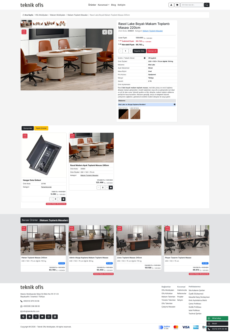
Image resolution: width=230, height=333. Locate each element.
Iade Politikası (194, 310)
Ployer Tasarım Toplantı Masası (178, 258)
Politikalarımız (195, 287)
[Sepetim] (177, 5)
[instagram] (48, 316)
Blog (113, 4)
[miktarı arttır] (130, 51)
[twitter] (36, 316)
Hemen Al (152, 51)
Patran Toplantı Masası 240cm (34, 258)
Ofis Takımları (167, 303)
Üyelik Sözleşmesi (196, 294)
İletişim (180, 300)
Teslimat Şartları (195, 314)
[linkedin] (55, 316)
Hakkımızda (182, 290)
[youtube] (42, 316)
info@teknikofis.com (31, 311)
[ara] (207, 5)
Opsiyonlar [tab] (27, 128)
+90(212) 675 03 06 (31, 301)
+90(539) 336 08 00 (31, 306)
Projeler (180, 297)
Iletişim (121, 4)
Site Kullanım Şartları (197, 290)
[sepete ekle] (63, 199)
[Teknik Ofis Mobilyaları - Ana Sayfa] (31, 5)
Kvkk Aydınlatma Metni (198, 300)
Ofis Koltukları (167, 293)
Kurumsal (103, 4)
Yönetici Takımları (168, 300)
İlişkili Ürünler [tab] (41, 128)
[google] (23, 316)
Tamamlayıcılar (46, 187)
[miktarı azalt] (121, 51)
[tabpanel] (115, 170)
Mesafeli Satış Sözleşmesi (199, 297)
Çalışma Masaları (168, 307)
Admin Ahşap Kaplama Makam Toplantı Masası (88, 258)
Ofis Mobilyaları (41, 15)
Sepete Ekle (139, 51)
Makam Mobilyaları (57, 15)
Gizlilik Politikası (195, 307)
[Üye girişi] (171, 5)
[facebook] (29, 316)
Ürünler (92, 4)
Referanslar (181, 293)
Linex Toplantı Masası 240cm (129, 258)
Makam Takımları (168, 297)
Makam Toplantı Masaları (78, 15)
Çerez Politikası (195, 304)
